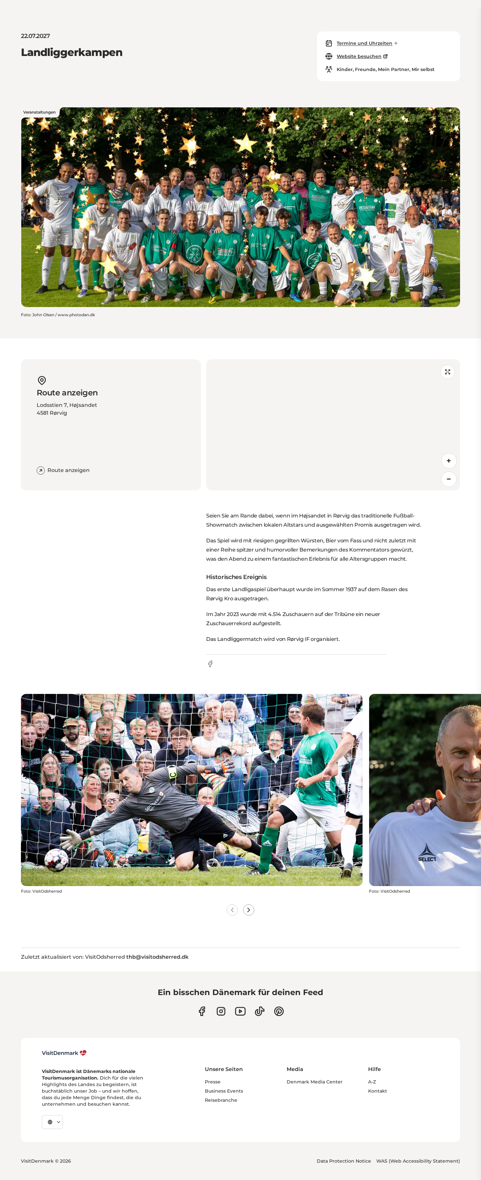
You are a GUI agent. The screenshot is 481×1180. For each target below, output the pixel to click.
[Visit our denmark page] (201, 1011)
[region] (333, 424)
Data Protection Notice (344, 1161)
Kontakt (377, 1091)
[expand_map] (447, 372)
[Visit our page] (221, 1011)
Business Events (224, 1091)
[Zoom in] (449, 461)
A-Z (372, 1082)
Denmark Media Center (315, 1082)
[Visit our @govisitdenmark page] (259, 1011)
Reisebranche (221, 1100)
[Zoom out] (449, 479)
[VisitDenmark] (64, 1053)
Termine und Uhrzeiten (364, 43)
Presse (213, 1082)
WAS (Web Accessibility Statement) (418, 1161)
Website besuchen (359, 56)
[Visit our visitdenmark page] (240, 1011)
